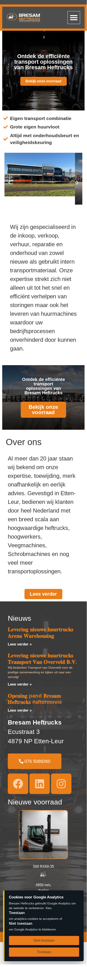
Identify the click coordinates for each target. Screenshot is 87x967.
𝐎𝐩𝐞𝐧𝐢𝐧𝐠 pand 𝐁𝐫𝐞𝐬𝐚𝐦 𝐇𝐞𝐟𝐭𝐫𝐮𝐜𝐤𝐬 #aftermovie (35, 699)
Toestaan (44, 952)
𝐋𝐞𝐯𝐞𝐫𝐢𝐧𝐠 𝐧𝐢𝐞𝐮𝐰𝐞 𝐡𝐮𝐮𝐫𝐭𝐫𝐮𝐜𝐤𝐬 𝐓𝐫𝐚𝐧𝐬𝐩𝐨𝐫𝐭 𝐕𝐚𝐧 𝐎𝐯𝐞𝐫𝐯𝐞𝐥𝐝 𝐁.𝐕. (42, 658)
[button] (73, 17)
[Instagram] (61, 784)
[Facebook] (18, 784)
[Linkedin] (39, 784)
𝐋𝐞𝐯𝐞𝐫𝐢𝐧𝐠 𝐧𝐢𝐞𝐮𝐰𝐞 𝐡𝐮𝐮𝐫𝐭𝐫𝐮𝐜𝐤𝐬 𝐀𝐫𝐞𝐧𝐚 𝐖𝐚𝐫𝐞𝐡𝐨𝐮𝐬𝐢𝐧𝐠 (40, 632)
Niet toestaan (44, 940)
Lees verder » (20, 644)
